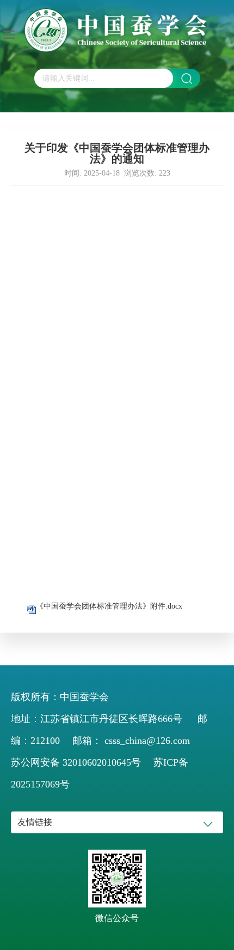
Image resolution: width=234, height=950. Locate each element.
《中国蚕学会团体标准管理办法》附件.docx (109, 606)
